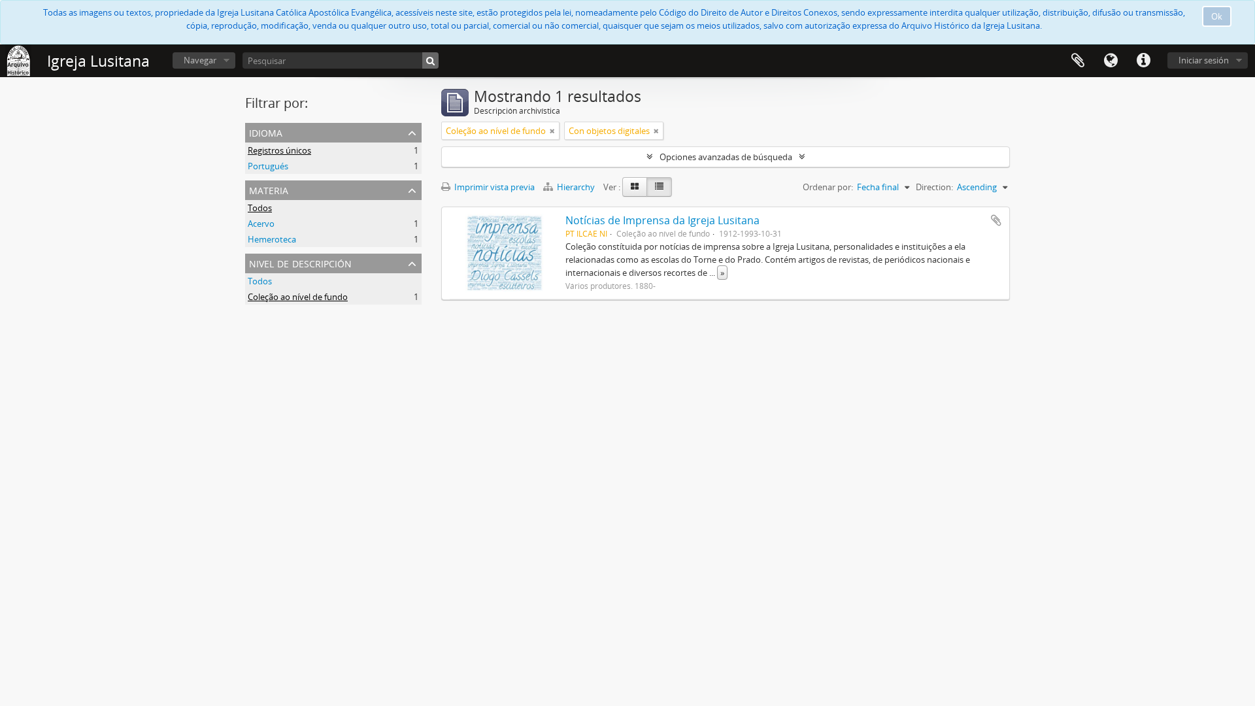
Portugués (268, 166)
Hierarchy (576, 187)
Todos (260, 208)
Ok (1216, 16)
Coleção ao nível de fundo (298, 297)
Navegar (200, 60)
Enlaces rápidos (1143, 60)
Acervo (261, 223)
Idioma (1110, 60)
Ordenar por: (828, 187)
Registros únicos (279, 150)
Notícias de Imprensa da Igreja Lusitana (662, 220)
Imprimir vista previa (493, 187)
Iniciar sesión (1204, 60)
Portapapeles (1078, 60)
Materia (268, 189)
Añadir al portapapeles (996, 220)
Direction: (934, 187)
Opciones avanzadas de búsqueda (726, 157)
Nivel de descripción (300, 262)
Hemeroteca (272, 239)
